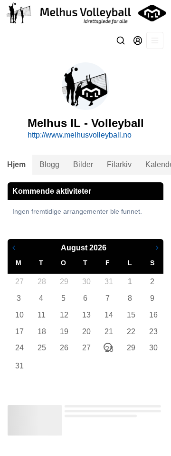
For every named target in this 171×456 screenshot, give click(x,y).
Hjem (16, 164)
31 (108, 282)
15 (130, 315)
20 (86, 331)
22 (130, 331)
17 (19, 331)
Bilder (83, 164)
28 (41, 282)
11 (41, 315)
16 (153, 315)
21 (108, 331)
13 (86, 315)
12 (63, 315)
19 (63, 331)
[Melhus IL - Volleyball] (85, 13)
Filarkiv (119, 164)
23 (153, 331)
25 (41, 348)
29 (63, 282)
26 (63, 348)
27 (19, 282)
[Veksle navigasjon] (154, 40)
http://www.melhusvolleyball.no (80, 135)
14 (108, 315)
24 (19, 348)
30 (86, 282)
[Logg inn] (137, 40)
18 (41, 331)
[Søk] (120, 40)
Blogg (49, 164)
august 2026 (83, 248)
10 (19, 315)
